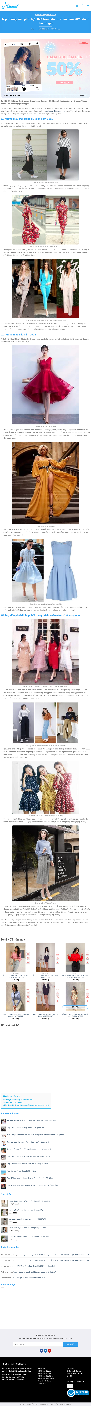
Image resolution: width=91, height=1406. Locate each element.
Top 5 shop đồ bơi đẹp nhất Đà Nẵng (21, 1171)
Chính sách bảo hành (45, 1376)
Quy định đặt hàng (44, 1381)
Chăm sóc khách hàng (74, 1371)
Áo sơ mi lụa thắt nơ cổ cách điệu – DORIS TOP (45, 976)
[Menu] (88, 5)
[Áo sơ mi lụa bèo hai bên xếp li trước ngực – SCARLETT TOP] (75, 957)
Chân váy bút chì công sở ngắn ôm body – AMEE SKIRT (45, 1015)
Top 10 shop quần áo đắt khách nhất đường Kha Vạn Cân (29, 1156)
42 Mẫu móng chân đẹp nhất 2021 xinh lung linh (36, 1266)
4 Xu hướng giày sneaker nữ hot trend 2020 (28, 1278)
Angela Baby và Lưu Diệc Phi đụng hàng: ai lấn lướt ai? (34, 1272)
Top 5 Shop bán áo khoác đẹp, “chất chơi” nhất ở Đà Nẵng (30, 1178)
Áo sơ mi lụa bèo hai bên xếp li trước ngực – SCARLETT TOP (75, 976)
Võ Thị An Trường (54, 29)
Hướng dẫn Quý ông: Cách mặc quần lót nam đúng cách (29, 1149)
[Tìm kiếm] (82, 5)
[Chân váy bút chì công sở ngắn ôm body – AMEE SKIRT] (45, 996)
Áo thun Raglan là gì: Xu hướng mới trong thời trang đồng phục (31, 1120)
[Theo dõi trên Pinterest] (49, 1351)
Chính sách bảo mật (45, 1371)
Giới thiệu (70, 1368)
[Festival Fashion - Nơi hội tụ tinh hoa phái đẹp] (10, 5)
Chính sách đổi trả (44, 1373)
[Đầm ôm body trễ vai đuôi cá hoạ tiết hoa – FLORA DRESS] (75, 996)
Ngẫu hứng (50, 15)
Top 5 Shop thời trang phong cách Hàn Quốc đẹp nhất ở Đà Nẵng (32, 1185)
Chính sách (42, 1368)
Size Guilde (42, 1383)
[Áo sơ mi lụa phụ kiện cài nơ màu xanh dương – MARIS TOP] (15, 996)
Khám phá (40, 15)
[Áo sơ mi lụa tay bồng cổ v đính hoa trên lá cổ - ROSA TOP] (15, 957)
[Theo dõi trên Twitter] (45, 1351)
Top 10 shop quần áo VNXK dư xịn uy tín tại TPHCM (27, 1164)
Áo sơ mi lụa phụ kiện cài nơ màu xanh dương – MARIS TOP (16, 1015)
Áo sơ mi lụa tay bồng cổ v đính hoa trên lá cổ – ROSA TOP (15, 976)
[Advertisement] (45, 1055)
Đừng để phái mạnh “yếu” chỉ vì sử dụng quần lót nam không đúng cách (35, 1135)
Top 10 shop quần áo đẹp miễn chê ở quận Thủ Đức (27, 1128)
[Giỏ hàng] (77, 5)
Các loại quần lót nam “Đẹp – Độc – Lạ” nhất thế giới (28, 1142)
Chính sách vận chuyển (46, 1378)
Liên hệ (69, 1376)
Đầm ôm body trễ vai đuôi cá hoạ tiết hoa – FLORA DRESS (75, 1015)
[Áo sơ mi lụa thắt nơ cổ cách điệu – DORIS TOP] (45, 957)
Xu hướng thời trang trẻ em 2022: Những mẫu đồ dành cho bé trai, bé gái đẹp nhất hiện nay (53, 1255)
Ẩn (18, 1096)
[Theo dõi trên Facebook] (41, 1351)
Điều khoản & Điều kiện (75, 1373)
